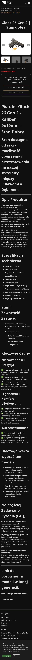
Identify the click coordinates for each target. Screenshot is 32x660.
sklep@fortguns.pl (17, 87)
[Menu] (29, 3)
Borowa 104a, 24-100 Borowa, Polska (14, 633)
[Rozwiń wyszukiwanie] (25, 3)
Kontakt (4, 626)
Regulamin (5, 617)
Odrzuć (16, 656)
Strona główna (6, 8)
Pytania (4, 623)
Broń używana (6, 10)
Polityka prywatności (8, 620)
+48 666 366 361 (17, 92)
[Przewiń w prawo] (28, 45)
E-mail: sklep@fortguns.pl (10, 636)
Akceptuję (6, 656)
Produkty (16, 8)
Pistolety (15, 10)
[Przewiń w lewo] (3, 45)
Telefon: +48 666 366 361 (10, 638)
